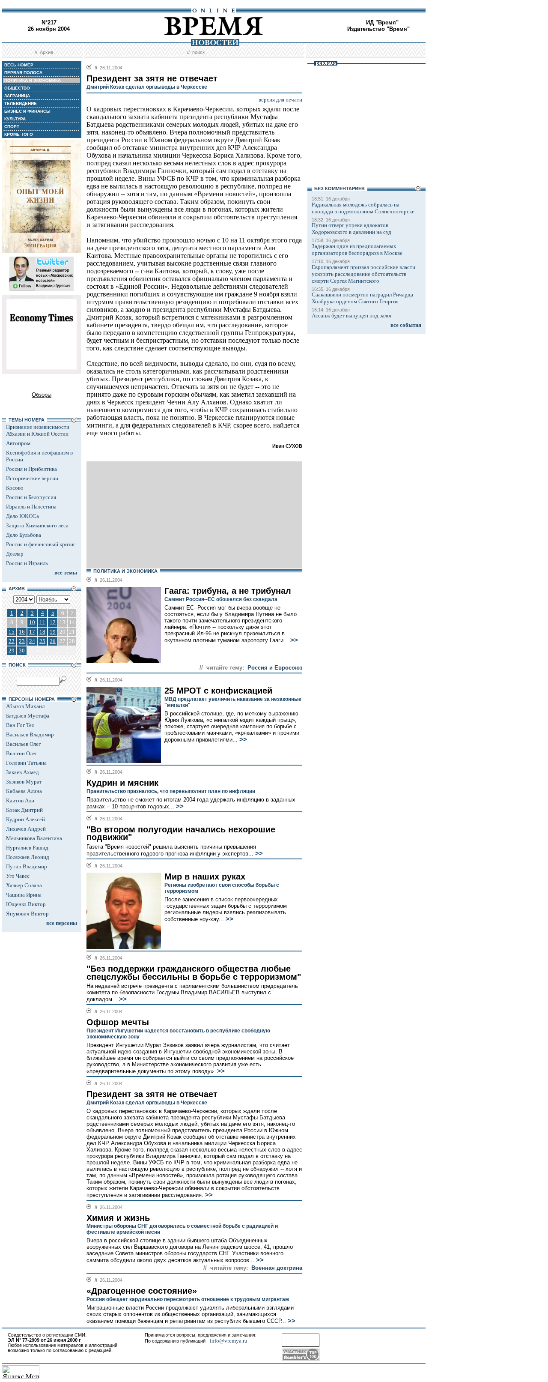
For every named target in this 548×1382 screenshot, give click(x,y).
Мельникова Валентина (34, 838)
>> (293, 640)
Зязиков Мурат (24, 781)
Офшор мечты (117, 1022)
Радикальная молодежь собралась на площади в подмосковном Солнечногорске (363, 208)
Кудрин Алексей (25, 819)
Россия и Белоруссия (31, 497)
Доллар (15, 553)
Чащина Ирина (24, 894)
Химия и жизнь (118, 1218)
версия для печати (280, 99)
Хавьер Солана (24, 885)
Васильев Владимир (30, 734)
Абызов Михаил (25, 706)
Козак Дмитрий (24, 810)
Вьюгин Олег (21, 753)
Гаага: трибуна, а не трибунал (227, 590)
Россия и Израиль (27, 563)
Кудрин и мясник (122, 782)
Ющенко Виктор (26, 904)
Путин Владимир (26, 866)
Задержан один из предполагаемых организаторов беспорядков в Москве (357, 249)
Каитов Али (20, 800)
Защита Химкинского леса (37, 525)
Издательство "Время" (378, 29)
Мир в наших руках (204, 876)
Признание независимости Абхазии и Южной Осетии (37, 430)
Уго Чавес (18, 876)
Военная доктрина (276, 1268)
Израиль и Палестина (31, 506)
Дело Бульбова (23, 535)
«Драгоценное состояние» (141, 1290)
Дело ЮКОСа (22, 516)
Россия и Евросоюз (274, 667)
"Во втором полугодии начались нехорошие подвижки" (180, 833)
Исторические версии (32, 478)
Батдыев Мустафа (27, 715)
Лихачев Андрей (26, 829)
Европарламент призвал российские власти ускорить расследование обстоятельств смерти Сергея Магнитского (363, 274)
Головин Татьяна (26, 763)
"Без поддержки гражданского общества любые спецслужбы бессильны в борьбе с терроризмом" (193, 972)
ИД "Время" (382, 22)
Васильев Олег (23, 744)
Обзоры (41, 395)
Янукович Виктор (27, 913)
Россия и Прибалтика (31, 469)
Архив (46, 52)
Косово (15, 488)
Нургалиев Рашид (27, 847)
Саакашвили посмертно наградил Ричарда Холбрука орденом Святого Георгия (362, 298)
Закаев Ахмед (22, 772)
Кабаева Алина (24, 791)
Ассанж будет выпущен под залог (352, 315)
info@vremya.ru (228, 1340)
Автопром (18, 443)
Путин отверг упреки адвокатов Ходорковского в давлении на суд (351, 228)
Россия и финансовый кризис (41, 544)
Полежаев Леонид (27, 857)
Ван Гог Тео (20, 725)
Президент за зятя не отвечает (151, 1094)
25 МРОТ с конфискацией (218, 690)
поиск (198, 52)
